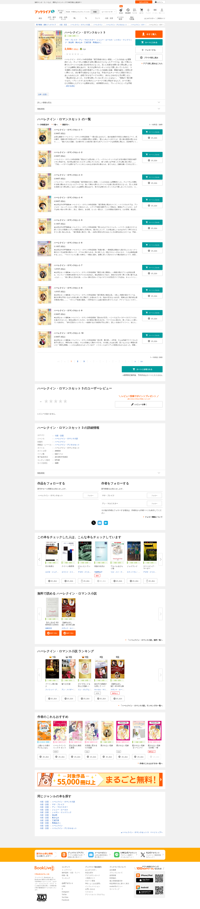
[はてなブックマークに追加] (105, 525)
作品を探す (89, 872)
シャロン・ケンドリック (61, 812)
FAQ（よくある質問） (93, 883)
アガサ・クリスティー (86, 572)
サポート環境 (90, 880)
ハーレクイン (60, 441)
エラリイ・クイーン (69, 572)
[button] (52, 581)
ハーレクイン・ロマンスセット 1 (68, 129)
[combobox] (78, 12)
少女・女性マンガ (63, 18)
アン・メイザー (67, 689)
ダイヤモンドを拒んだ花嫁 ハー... (84, 686)
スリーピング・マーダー (149, 567)
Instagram (65, 891)
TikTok (64, 894)
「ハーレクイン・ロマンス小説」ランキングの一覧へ (141, 705)
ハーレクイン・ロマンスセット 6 (68, 242)
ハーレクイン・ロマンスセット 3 (68, 174)
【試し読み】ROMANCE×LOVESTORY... (52, 624)
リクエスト (89, 891)
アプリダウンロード (92, 875)
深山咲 (71, 42)
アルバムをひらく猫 (117, 567)
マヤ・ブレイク (71, 39)
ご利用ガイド (160, 18)
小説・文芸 (109, 18)
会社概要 (113, 870)
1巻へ (55, 124)
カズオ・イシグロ (51, 572)
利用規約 (113, 878)
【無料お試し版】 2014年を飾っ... (68, 624)
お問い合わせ (90, 889)
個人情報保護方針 (116, 880)
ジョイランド (132, 566)
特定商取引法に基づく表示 (119, 883)
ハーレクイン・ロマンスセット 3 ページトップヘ (142, 832)
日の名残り (49, 566)
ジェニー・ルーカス (105, 39)
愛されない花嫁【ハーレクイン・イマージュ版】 (138, 748)
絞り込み (61, 11)
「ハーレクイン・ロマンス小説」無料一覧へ (145, 640)
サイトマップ (114, 889)
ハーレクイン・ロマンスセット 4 (68, 197)
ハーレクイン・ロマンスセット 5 (68, 220)
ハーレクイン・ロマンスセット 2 (68, 152)
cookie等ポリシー (116, 886)
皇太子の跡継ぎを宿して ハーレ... (100, 686)
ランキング (66, 878)
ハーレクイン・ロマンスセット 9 (68, 310)
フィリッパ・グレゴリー (54, 689)
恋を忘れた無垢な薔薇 (75, 746)
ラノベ (97, 18)
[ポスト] (93, 523)
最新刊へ (65, 124)
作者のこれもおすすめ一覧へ (151, 763)
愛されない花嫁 (107, 745)
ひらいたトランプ (84, 567)
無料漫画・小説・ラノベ (71, 872)
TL (86, 18)
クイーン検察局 (68, 566)
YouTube (65, 897)
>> (142, 361)
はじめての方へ (149, 18)
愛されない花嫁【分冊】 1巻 (154, 746)
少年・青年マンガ (52, 18)
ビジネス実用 (120, 18)
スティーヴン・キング (135, 572)
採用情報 (113, 875)
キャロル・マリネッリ (102, 689)
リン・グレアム (83, 689)
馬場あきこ (97, 42)
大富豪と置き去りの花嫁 (91, 746)
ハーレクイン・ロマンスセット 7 (68, 265)
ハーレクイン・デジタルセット (67, 444)
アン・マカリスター (87, 39)
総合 (40, 18)
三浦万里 (87, 42)
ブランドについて (116, 872)
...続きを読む (70, 86)
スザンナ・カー (67, 628)
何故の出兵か (99, 566)
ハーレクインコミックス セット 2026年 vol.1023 (60, 747)
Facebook (65, 900)
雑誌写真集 (131, 18)
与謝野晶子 (98, 572)
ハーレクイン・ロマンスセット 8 (68, 287)
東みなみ (78, 42)
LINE (63, 886)
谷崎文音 (48, 628)
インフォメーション (92, 886)
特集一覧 (65, 875)
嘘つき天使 (66, 684)
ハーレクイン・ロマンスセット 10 (68, 333)
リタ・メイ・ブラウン (119, 572)
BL (75, 18)
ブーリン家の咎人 (51, 685)
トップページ (67, 870)
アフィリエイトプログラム (95, 894)
